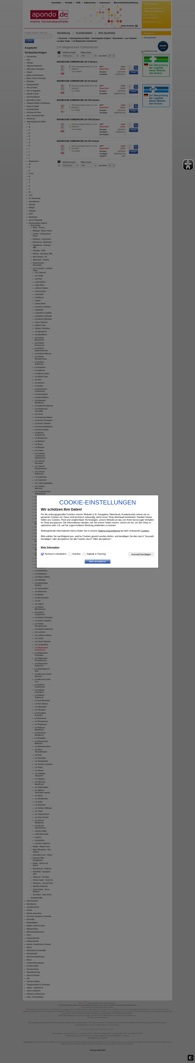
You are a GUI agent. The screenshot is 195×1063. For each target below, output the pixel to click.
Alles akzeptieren (97, 561)
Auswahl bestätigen (141, 554)
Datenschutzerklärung (109, 530)
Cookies (145, 530)
